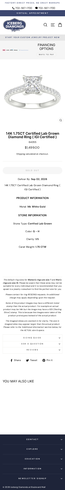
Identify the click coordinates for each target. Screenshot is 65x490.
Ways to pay (46, 54)
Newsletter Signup (32, 478)
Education (32, 459)
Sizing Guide (32, 338)
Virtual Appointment (32, 13)
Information (33, 469)
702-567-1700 (23, 8)
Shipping (20, 154)
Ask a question (32, 344)
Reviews (32, 350)
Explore (32, 449)
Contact (32, 439)
